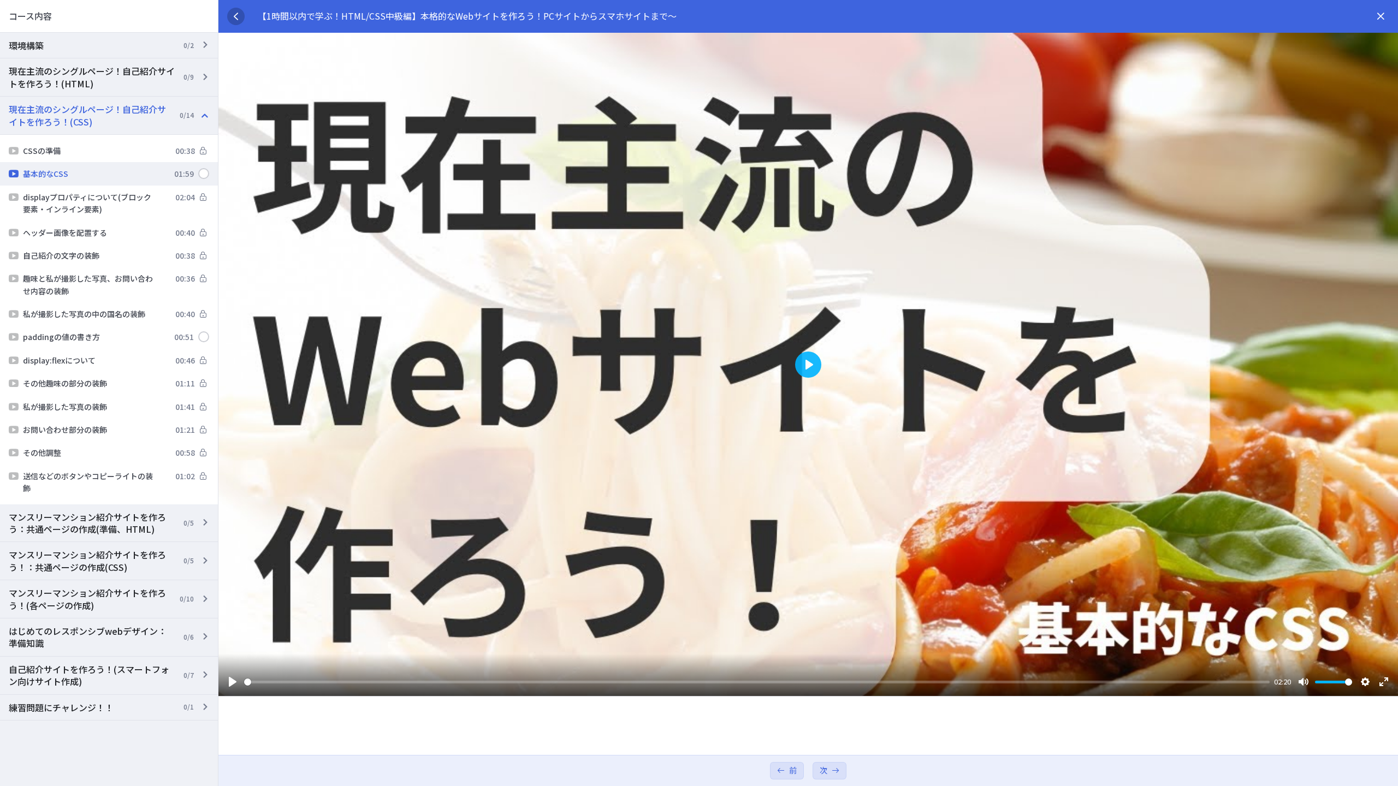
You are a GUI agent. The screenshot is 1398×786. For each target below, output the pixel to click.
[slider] (757, 682)
